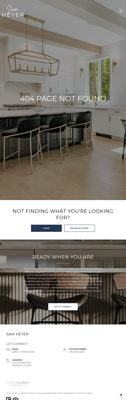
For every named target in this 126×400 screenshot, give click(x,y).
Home (46, 228)
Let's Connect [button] (63, 307)
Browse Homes (80, 228)
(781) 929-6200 (77, 352)
